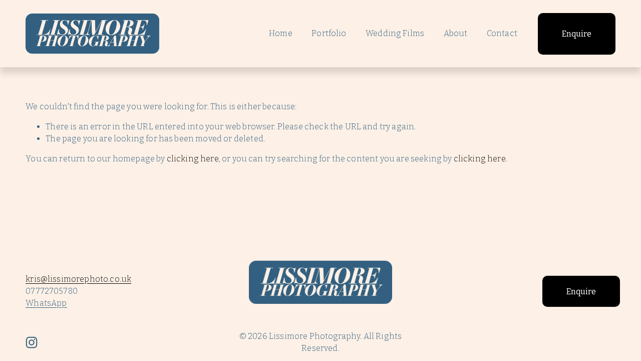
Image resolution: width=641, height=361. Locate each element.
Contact (502, 33)
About (456, 33)
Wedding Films (395, 33)
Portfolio (328, 33)
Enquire (576, 34)
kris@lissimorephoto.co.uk (78, 279)
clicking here (193, 158)
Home (280, 33)
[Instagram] (32, 342)
